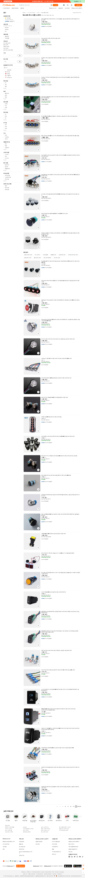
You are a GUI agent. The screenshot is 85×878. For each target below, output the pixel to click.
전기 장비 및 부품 (31, 12)
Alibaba (24, 12)
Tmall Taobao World (36, 871)
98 (70, 806)
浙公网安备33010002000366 (64, 876)
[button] (51, 5)
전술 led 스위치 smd (64, 828)
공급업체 (49, 26)
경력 (4, 849)
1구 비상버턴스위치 (63, 830)
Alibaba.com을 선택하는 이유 (9, 841)
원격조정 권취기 (27, 832)
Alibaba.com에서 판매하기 (74, 841)
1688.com (29, 871)
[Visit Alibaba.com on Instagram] (77, 856)
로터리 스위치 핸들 (9, 827)
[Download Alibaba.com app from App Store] (68, 866)
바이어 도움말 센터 (56, 841)
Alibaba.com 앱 (47, 866)
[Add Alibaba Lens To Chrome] (20, 866)
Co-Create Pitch (6, 844)
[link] (83, 865)
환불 (53, 849)
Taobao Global (48, 871)
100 (76, 806)
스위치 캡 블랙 (45, 254)
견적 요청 (38, 844)
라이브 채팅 (54, 844)
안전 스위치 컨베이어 (47, 257)
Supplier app (36, 866)
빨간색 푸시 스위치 (28, 257)
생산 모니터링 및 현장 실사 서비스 (25, 852)
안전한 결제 (21, 841)
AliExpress (23, 871)
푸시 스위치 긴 (37, 254)
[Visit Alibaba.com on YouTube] (80, 856)
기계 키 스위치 (8, 828)
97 (68, 806)
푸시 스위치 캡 (8, 830)
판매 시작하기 (71, 844)
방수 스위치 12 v (45, 827)
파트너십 (70, 851)
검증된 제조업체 (39, 841)
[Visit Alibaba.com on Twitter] (74, 856)
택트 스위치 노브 (45, 830)
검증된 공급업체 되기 (73, 849)
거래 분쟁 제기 (55, 846)
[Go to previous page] (57, 806)
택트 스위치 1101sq (45, 828)
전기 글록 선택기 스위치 (65, 827)
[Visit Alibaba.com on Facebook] (69, 856)
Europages (62, 871)
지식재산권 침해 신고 (56, 851)
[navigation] (12, 410)
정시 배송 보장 (22, 846)
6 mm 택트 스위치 (62, 254)
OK (19, 55)
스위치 (38, 12)
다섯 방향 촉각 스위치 (28, 828)
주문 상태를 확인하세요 (73, 846)
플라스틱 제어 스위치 (28, 254)
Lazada (42, 871)
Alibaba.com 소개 (6, 838)
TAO (53, 871)
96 (65, 806)
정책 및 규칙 (21, 855)
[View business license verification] (54, 876)
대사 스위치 (26, 830)
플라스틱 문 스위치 (37, 257)
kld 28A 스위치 (53, 254)
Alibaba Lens (10, 866)
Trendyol (56, 871)
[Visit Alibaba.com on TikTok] (82, 856)
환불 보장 (21, 844)
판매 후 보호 (21, 849)
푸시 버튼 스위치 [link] (44, 12)
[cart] (68, 5)
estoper (25, 827)
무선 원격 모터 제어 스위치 (73, 254)
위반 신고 (54, 854)
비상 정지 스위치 (9, 832)
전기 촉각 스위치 (57, 257)
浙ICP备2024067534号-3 (76, 876)
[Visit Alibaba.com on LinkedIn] (72, 856)
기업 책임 (5, 846)
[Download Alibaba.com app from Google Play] (77, 866)
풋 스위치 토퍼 (44, 832)
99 (73, 806)
